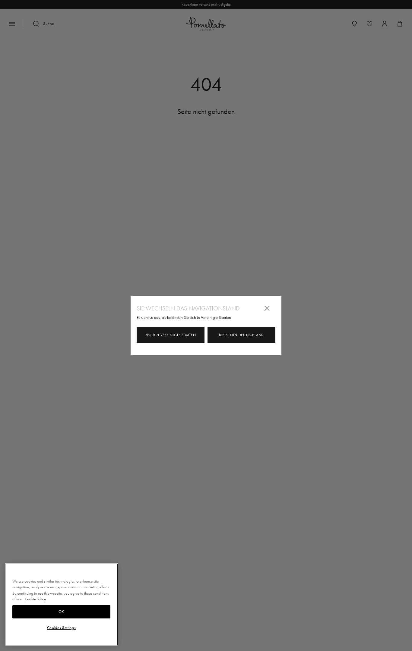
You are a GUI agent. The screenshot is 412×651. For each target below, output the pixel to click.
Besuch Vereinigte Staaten (170, 335)
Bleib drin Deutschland (241, 335)
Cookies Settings (61, 627)
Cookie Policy (35, 599)
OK (61, 611)
